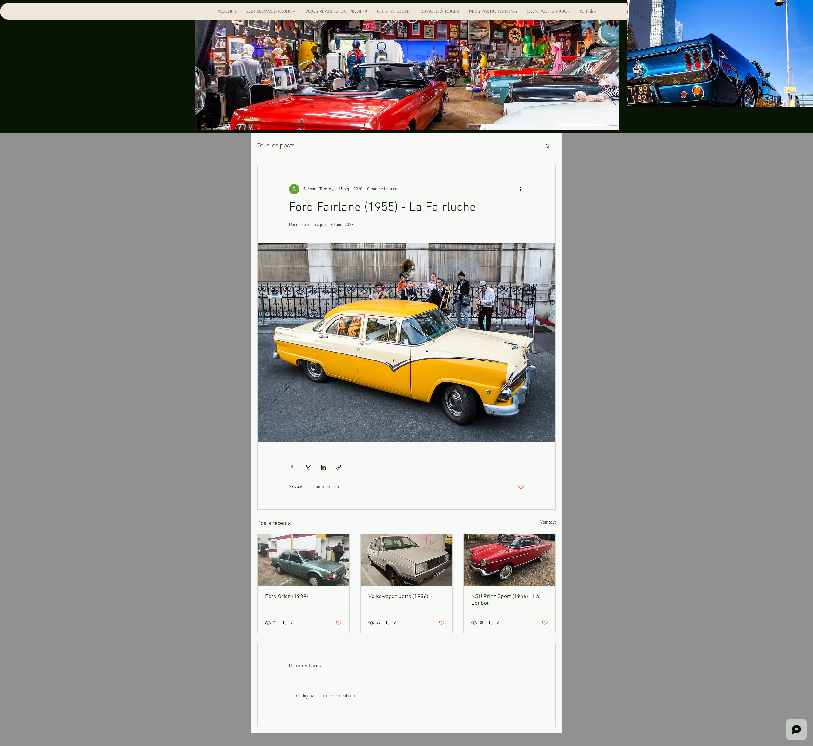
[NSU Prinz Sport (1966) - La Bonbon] (509, 560)
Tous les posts (276, 145)
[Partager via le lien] (339, 467)
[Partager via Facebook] (292, 467)
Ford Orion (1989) (286, 596)
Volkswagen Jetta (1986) (398, 596)
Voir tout (548, 522)
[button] (548, 145)
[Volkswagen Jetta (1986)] (407, 560)
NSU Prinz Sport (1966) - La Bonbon (505, 600)
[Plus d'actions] (520, 189)
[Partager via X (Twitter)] (308, 467)
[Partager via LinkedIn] (323, 467)
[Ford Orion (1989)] (303, 560)
